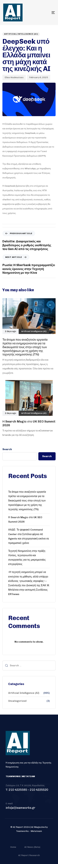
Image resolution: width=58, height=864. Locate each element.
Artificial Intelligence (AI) (21, 34)
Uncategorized (17, 700)
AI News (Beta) (32, 847)
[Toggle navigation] (46, 12)
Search (7, 449)
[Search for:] (29, 665)
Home (13, 847)
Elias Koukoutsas (14, 77)
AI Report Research (29, 855)
